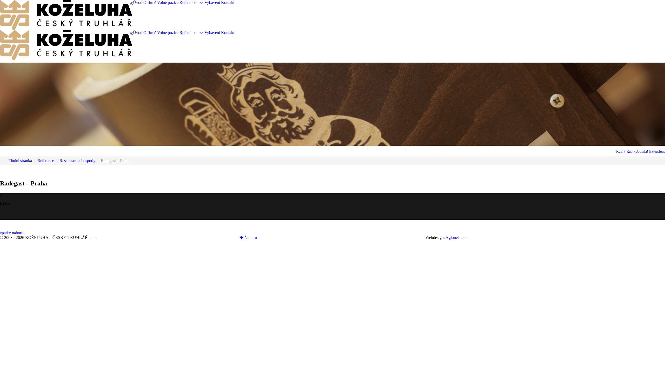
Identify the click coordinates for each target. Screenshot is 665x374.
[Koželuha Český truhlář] (66, 14)
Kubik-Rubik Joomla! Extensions (640, 151)
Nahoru (250, 237)
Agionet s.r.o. (456, 237)
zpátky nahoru (11, 233)
